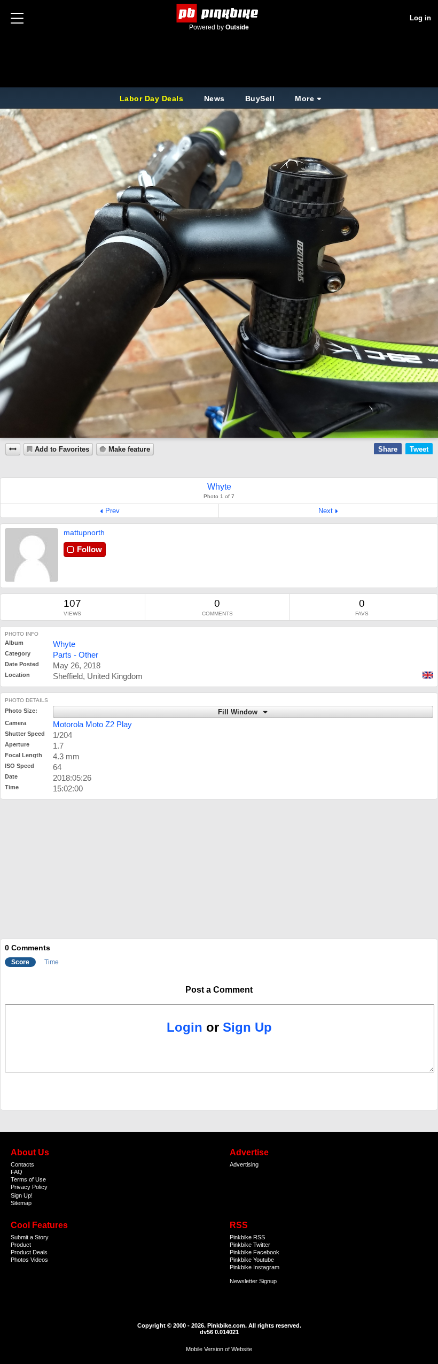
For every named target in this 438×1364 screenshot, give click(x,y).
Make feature (129, 449)
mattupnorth (84, 532)
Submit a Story (30, 1237)
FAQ (16, 1172)
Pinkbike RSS (247, 1237)
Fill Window (239, 712)
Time (51, 962)
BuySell (260, 98)
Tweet (419, 449)
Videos (39, 1259)
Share (387, 449)
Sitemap (21, 1203)
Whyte (64, 644)
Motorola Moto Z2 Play (92, 724)
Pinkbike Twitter (250, 1244)
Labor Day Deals (153, 98)
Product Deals (29, 1252)
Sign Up (247, 1027)
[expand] (12, 449)
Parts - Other (75, 654)
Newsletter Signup (253, 1281)
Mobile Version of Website (219, 1349)
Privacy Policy (29, 1187)
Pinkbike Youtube (252, 1259)
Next (325, 511)
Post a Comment (219, 989)
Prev (112, 511)
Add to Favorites (62, 449)
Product (21, 1244)
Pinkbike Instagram (254, 1267)
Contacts (22, 1164)
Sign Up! (22, 1195)
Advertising (244, 1164)
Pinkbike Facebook (254, 1252)
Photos (20, 1259)
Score (20, 962)
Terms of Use (28, 1179)
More (304, 98)
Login (184, 1027)
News (214, 98)
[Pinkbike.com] (219, 13)
